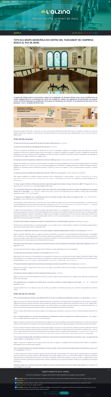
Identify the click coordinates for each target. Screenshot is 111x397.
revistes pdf (23, 2)
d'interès (47, 2)
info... (45, 393)
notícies (14, 2)
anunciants (32, 2)
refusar (54, 393)
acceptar (64, 393)
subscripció (40, 2)
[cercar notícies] (109, 1)
